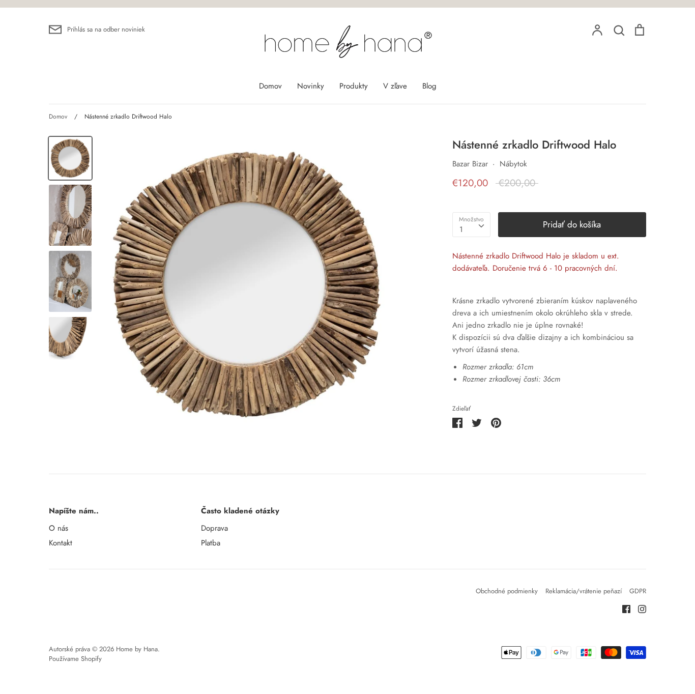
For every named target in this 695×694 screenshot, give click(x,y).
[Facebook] (622, 608)
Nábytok (513, 163)
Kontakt (60, 542)
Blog (429, 86)
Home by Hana (137, 649)
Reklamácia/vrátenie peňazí (583, 591)
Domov (270, 86)
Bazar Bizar (470, 163)
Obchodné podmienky (507, 591)
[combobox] (471, 225)
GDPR (637, 591)
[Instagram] (638, 608)
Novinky (310, 86)
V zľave (395, 86)
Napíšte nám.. (74, 510)
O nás (58, 528)
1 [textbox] (461, 229)
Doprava (214, 528)
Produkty (353, 86)
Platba (210, 542)
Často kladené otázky (240, 510)
